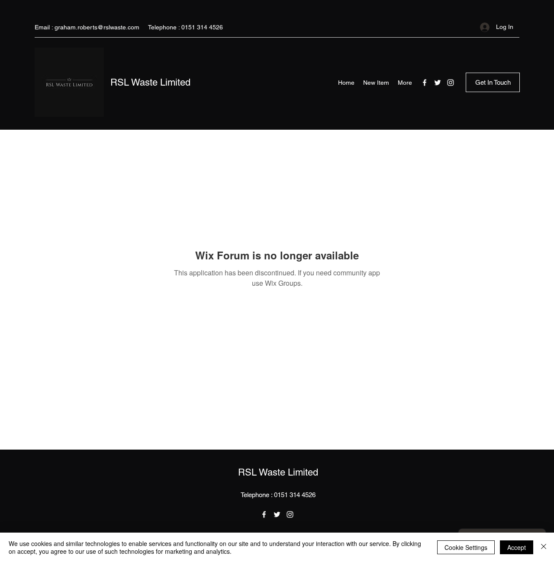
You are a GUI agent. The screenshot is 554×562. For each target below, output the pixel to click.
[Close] (543, 547)
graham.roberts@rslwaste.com (97, 27)
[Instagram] (450, 82)
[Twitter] (437, 82)
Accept (516, 547)
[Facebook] (424, 82)
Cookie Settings (465, 547)
